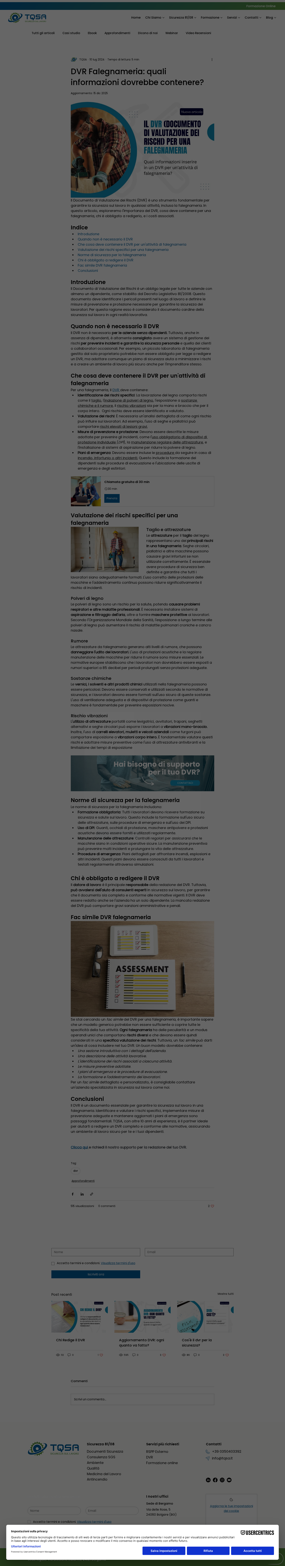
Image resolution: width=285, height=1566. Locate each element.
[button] (188, 725)
